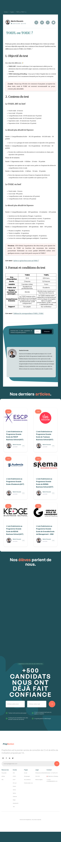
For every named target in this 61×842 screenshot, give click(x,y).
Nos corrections (27, 779)
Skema (14, 789)
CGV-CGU (37, 776)
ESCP (14, 779)
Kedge (14, 799)
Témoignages (27, 776)
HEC (14, 772)
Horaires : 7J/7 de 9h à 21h (52, 772)
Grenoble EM (15, 803)
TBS (14, 806)
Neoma (14, 793)
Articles (3, 776)
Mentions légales (38, 779)
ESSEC (14, 776)
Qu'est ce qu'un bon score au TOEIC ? (26, 261)
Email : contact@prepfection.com (52, 780)
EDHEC (14, 786)
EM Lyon (15, 783)
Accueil (25, 772)
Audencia (15, 796)
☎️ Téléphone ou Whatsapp (52, 776)
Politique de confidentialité (40, 772)
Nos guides (4, 772)
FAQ (2, 779)
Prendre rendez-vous (28, 783)
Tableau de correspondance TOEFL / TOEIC (28, 313)
